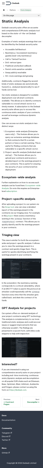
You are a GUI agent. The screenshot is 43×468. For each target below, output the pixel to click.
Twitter (5, 440)
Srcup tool (9, 207)
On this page (8, 15)
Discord (5, 436)
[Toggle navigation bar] (3, 3)
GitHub (5, 453)
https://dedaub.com (17, 390)
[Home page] (4, 10)
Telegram (6, 433)
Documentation (8, 420)
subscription (11, 191)
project (10, 216)
